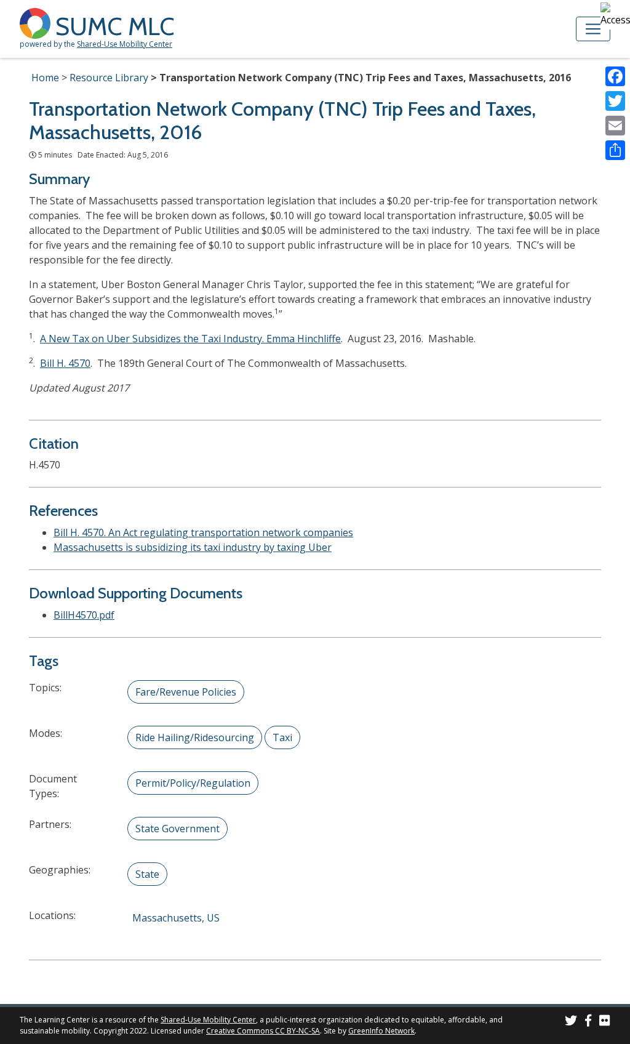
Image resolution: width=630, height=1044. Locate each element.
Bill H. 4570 (65, 363)
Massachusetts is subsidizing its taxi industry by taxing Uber (193, 547)
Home (45, 77)
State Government (177, 828)
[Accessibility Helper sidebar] (615, 15)
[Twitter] (615, 101)
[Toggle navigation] (593, 29)
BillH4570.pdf (84, 615)
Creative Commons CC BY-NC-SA (263, 1031)
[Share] (615, 150)
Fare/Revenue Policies (185, 692)
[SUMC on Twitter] (571, 1022)
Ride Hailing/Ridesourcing (194, 737)
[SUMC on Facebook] (588, 1022)
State (147, 874)
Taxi (282, 737)
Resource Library (109, 77)
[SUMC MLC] (37, 22)
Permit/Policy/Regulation (192, 783)
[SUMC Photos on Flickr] (604, 1022)
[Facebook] (615, 76)
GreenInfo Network (381, 1031)
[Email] (615, 125)
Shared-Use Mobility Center (124, 44)
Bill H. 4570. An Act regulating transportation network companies (203, 532)
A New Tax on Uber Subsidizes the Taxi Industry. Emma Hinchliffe (190, 338)
